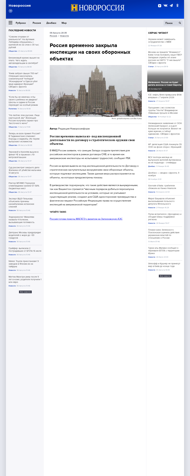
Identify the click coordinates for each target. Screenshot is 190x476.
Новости (12, 90)
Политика (13, 109)
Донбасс (51, 23)
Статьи (151, 67)
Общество (13, 51)
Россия (37, 23)
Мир (64, 23)
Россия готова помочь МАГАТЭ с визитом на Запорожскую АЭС (86, 219)
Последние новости (22, 30)
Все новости (25, 292)
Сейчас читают (158, 33)
